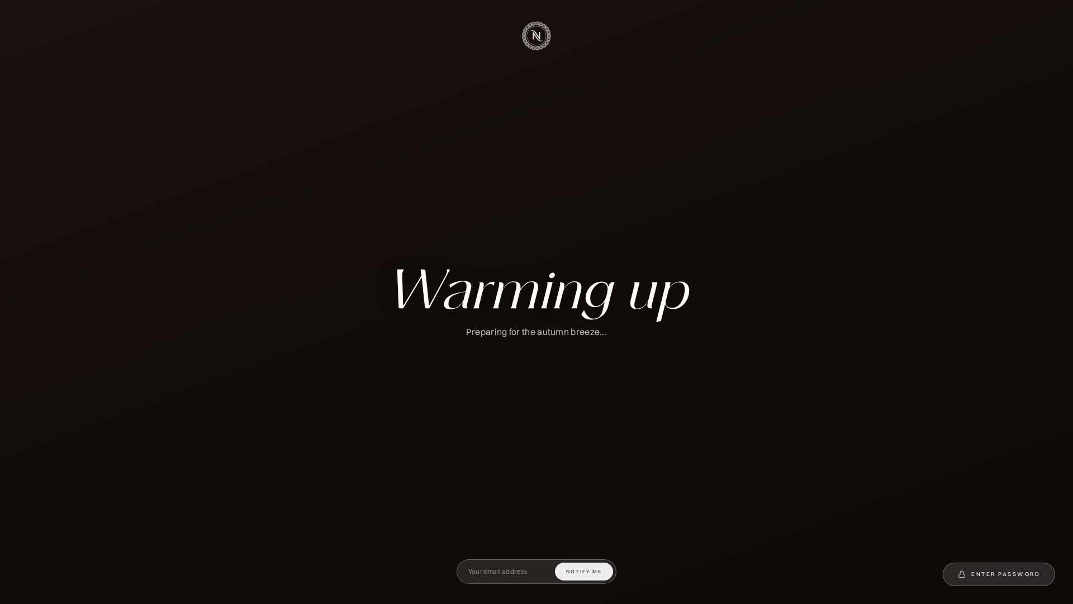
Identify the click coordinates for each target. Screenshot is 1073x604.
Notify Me (584, 571)
